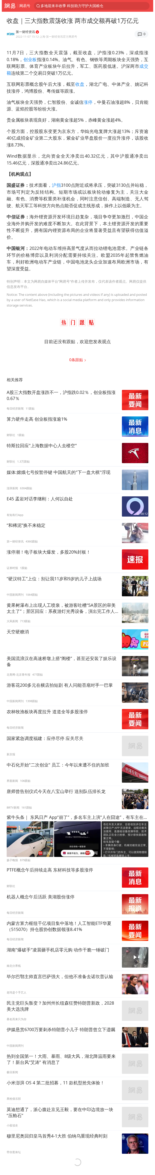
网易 (10, 6)
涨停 (88, 102)
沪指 (56, 185)
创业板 (30, 59)
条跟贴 (76, 359)
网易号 (24, 5)
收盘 (79, 84)
